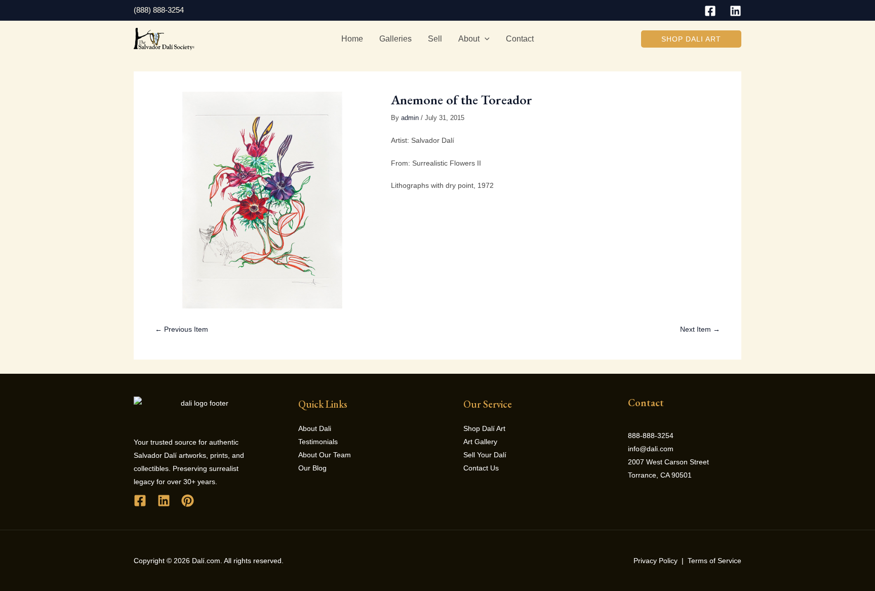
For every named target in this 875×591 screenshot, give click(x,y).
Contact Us (481, 468)
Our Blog (312, 468)
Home (352, 38)
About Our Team (324, 455)
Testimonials (318, 442)
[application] (485, 39)
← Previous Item (181, 329)
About (469, 38)
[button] (691, 39)
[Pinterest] (187, 500)
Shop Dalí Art (484, 428)
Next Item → (700, 329)
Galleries (395, 38)
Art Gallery (480, 442)
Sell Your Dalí (484, 455)
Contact (520, 38)
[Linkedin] (735, 11)
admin (410, 118)
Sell (435, 38)
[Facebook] (710, 11)
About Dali (314, 428)
